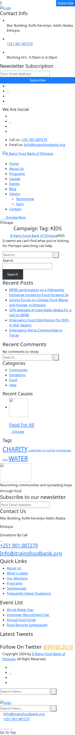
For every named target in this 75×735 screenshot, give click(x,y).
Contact (15, 209)
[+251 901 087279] (1, 540)
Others (14, 194)
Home (14, 163)
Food (13, 380)
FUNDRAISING (63, 450)
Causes (14, 178)
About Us (16, 168)
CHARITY (15, 449)
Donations (17, 375)
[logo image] (5, 702)
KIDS (5, 459)
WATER (18, 458)
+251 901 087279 (20, 44)
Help (12, 385)
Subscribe (37, 80)
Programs (17, 173)
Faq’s (20, 204)
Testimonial (25, 199)
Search (7, 260)
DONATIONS (35, 450)
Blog (12, 189)
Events (14, 183)
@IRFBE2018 (58, 646)
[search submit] (53, 691)
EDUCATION (48, 450)
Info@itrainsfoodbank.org (44, 144)
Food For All (21, 425)
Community (18, 370)
